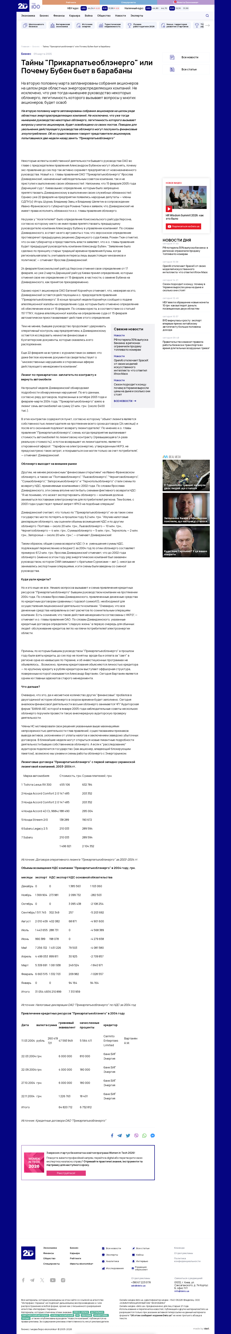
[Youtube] (53, 1280)
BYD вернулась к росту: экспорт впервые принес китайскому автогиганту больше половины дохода (182, 325)
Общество (103, 15)
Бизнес (44, 15)
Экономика (28, 15)
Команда (179, 1247)
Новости (120, 15)
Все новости (123, 401)
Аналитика (112, 1261)
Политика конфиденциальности (187, 1260)
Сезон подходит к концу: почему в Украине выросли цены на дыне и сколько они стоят (132, 389)
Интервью (142, 1261)
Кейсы (140, 1255)
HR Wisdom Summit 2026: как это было (185, 216)
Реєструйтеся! (66, 1173)
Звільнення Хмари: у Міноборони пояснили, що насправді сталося (185, 520)
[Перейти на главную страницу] (22, 6)
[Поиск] (207, 15)
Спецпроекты (128, 2)
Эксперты (137, 15)
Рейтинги (71, 2)
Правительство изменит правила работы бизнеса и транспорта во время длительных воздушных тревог (186, 345)
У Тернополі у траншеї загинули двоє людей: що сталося (185, 487)
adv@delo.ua (138, 1285)
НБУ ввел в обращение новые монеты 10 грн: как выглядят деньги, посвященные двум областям (186, 305)
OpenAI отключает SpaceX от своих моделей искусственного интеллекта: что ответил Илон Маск (131, 366)
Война (89, 15)
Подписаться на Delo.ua (185, 226)
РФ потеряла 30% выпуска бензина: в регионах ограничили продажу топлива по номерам (131, 345)
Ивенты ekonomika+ (81, 1263)
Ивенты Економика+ (185, 2)
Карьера (74, 15)
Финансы (59, 15)
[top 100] (35, 6)
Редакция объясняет (141, 1268)
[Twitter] (128, 1135)
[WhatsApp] (144, 1135)
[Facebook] (112, 1135)
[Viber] (136, 1135)
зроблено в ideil (201, 1329)
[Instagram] (63, 1280)
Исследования (115, 1268)
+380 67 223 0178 (141, 1282)
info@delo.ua (181, 1291)
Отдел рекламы (183, 1253)
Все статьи (189, 69)
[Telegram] (119, 1135)
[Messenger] (152, 1135)
